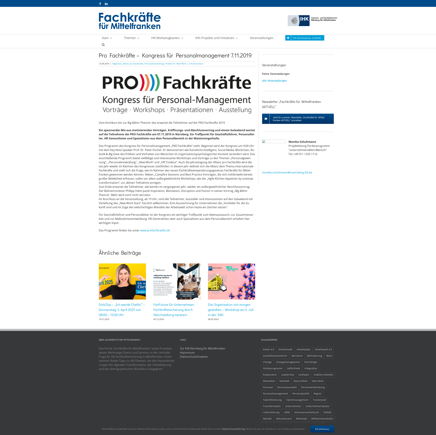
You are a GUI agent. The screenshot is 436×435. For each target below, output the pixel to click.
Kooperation (270, 374)
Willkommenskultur (322, 418)
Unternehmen (293, 406)
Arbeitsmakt (285, 349)
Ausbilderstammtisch (275, 355)
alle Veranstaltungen (274, 80)
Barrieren (297, 355)
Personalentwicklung (313, 387)
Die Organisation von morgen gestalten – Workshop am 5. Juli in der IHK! (230, 309)
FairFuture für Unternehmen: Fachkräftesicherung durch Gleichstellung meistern (173, 309)
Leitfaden (304, 374)
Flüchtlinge (310, 362)
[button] (103, 44)
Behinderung (314, 355)
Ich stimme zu (322, 429)
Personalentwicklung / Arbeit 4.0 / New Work (165, 63)
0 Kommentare (196, 63)
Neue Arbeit (300, 381)
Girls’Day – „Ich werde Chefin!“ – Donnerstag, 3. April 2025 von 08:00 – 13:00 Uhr (122, 309)
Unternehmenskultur (318, 406)
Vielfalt (327, 412)
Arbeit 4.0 (268, 349)
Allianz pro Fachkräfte (133, 63)
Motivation (269, 381)
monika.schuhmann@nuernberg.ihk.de (287, 172)
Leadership (287, 374)
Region (318, 393)
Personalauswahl (287, 387)
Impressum (187, 352)
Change (267, 362)
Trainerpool (319, 399)
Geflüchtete (293, 368)
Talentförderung (272, 399)
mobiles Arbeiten (323, 374)
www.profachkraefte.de (155, 230)
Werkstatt (301, 418)
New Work (317, 381)
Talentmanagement (297, 399)
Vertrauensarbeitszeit (306, 412)
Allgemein (117, 63)
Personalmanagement (275, 393)
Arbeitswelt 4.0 (323, 349)
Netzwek (284, 381)
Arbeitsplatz (303, 349)
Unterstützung (271, 412)
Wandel (267, 418)
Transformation (272, 406)
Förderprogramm (273, 368)
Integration (311, 368)
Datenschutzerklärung (233, 428)
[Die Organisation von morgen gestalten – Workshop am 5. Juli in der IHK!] (231, 265)
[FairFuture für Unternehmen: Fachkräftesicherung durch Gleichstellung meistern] (177, 265)
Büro (329, 355)
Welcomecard (284, 418)
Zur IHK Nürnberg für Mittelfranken (202, 348)
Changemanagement (288, 362)
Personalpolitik (300, 393)
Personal (268, 387)
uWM (287, 412)
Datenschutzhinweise (194, 356)
